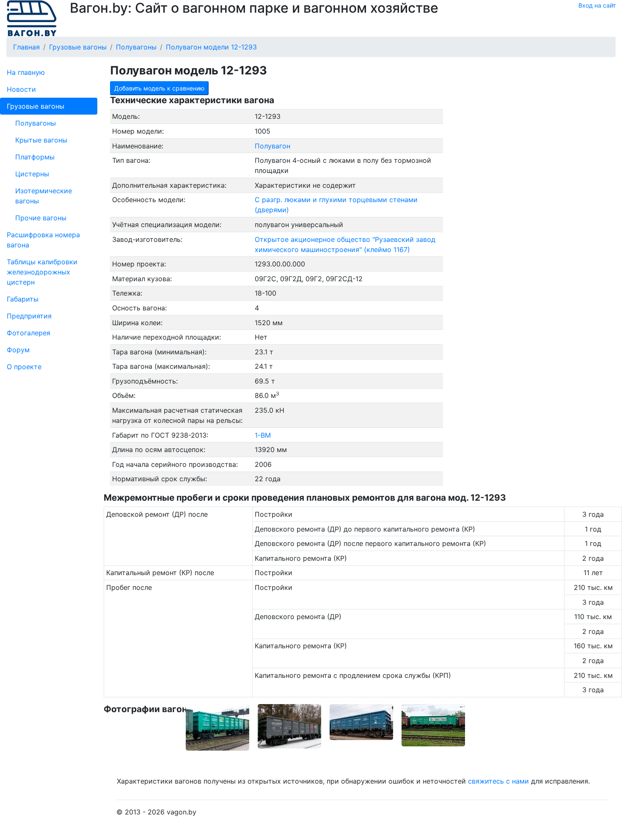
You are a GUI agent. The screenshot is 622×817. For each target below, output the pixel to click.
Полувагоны (35, 123)
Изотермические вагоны (43, 195)
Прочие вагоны (40, 218)
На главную (26, 72)
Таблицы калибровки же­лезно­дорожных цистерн (42, 272)
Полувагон (272, 146)
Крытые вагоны (41, 140)
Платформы (35, 157)
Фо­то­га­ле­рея (28, 333)
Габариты (23, 299)
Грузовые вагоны (35, 106)
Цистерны (32, 174)
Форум (18, 349)
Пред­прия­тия (29, 316)
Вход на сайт (597, 5)
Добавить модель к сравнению (159, 88)
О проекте (24, 366)
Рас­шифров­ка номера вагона (43, 239)
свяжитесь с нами (498, 781)
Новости (21, 89)
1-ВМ (263, 435)
